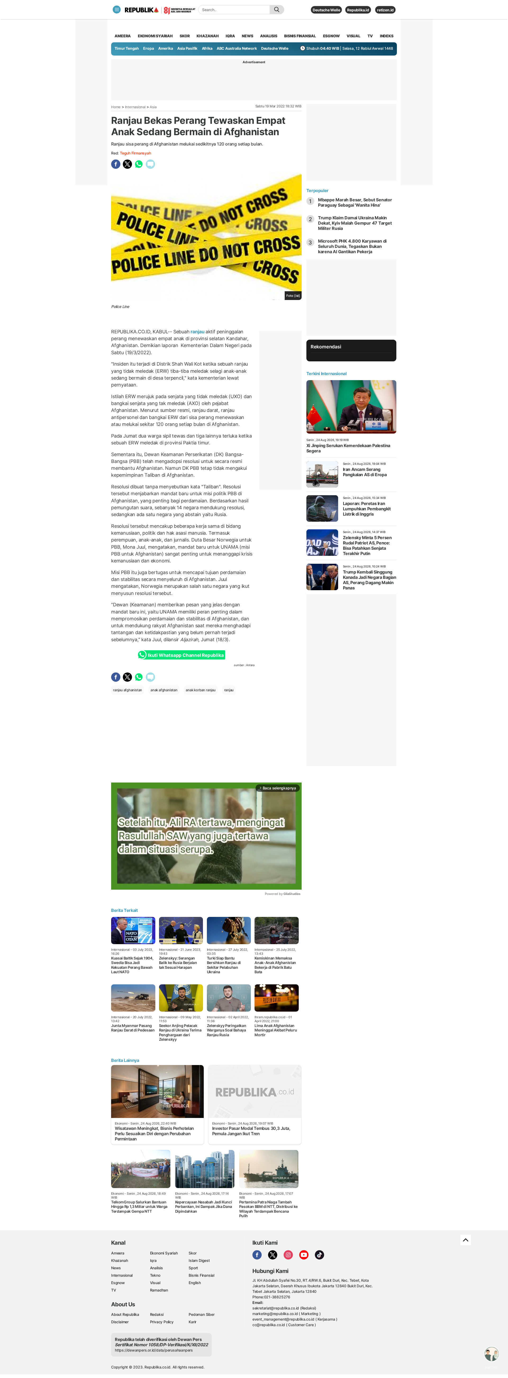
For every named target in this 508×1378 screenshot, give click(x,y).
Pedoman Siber (201, 1314)
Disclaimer (120, 1322)
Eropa (148, 48)
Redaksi (157, 1314)
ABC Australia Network (237, 48)
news (247, 36)
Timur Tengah (127, 48)
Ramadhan (159, 1290)
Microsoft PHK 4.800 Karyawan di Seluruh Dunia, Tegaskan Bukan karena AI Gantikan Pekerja (352, 246)
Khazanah (119, 1260)
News (116, 1268)
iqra (230, 36)
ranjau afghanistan (127, 690)
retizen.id (385, 10)
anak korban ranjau (200, 690)
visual (353, 36)
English (195, 1282)
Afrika (207, 48)
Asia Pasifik (187, 48)
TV (370, 36)
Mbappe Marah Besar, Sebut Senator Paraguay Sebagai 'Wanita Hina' (355, 202)
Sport (193, 1268)
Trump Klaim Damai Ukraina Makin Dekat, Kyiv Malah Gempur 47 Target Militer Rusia (355, 223)
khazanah (208, 36)
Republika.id (358, 10)
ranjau (198, 331)
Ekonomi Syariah (155, 36)
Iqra (153, 1260)
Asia (153, 107)
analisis (268, 36)
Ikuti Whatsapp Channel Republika (186, 655)
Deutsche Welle (326, 10)
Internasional (135, 107)
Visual (155, 1282)
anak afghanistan (164, 690)
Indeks (386, 36)
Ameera (117, 1253)
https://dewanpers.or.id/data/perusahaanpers (154, 1350)
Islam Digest (199, 1260)
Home (116, 107)
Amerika (165, 48)
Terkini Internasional (326, 373)
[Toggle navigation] (116, 9)
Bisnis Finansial (300, 36)
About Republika (125, 1314)
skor (184, 36)
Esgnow (118, 1282)
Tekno (155, 1275)
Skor (192, 1253)
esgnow (331, 36)
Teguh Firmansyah (135, 153)
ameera (123, 36)
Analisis (156, 1268)
